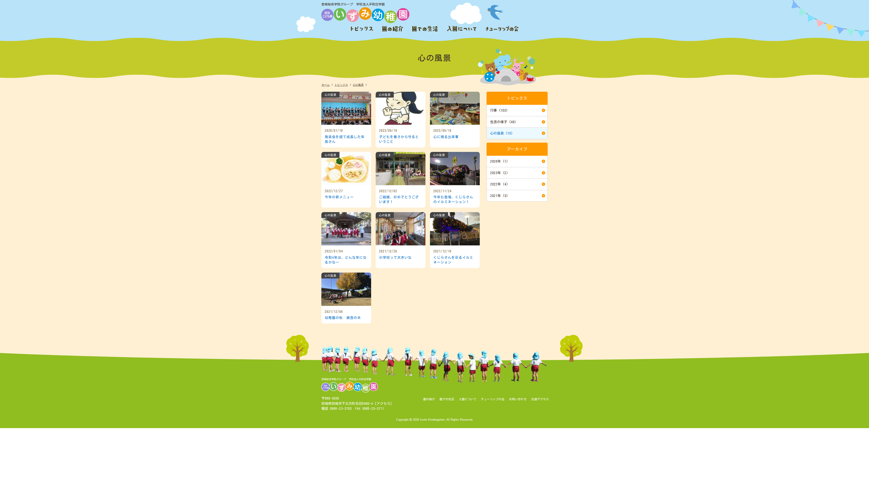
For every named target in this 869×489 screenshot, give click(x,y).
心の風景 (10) (501, 133)
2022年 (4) (499, 184)
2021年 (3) (499, 195)
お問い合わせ (518, 399)
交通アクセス (540, 399)
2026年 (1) (499, 161)
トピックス (341, 84)
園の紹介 (429, 399)
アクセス (383, 403)
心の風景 (358, 84)
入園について (467, 399)
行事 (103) (499, 110)
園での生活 (446, 399)
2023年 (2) (499, 173)
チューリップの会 (492, 399)
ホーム (326, 84)
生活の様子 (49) (503, 122)
